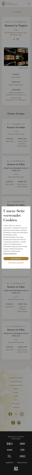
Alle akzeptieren (16, 258)
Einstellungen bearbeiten (16, 263)
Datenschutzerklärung (10, 253)
